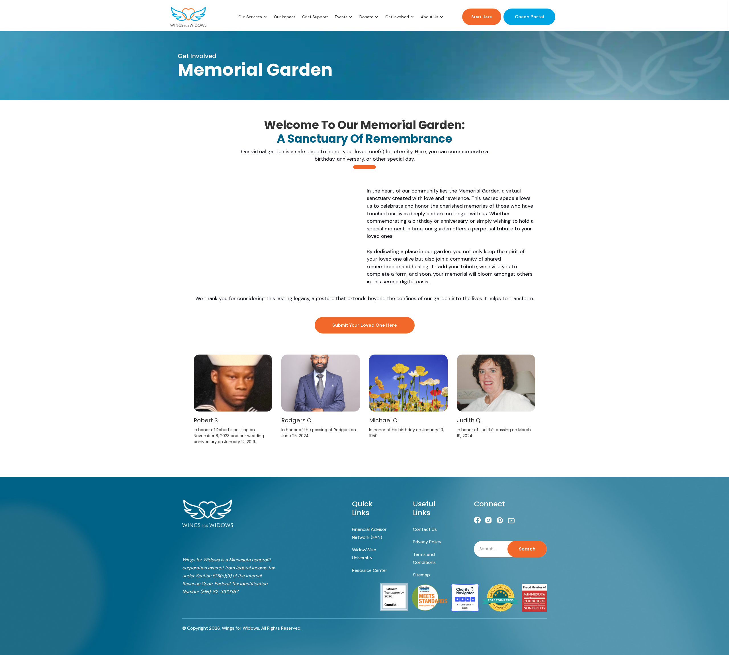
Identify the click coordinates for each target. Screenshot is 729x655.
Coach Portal (529, 17)
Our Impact (284, 16)
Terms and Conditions (424, 558)
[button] (252, 16)
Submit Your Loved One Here (364, 325)
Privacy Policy (427, 542)
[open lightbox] (233, 383)
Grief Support (315, 16)
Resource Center (369, 570)
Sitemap (421, 575)
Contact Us (425, 529)
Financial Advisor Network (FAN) (369, 533)
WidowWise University (364, 554)
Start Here (481, 16)
